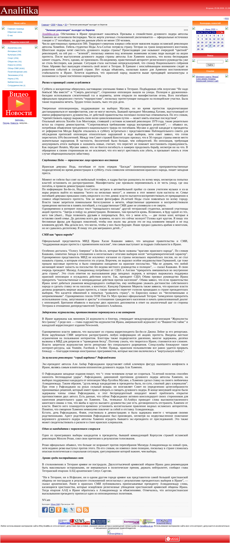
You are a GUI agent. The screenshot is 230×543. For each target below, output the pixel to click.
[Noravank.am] (99, 522)
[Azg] (164, 522)
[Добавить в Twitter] (65, 510)
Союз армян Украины (206, 79)
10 (206, 39)
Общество (12, 61)
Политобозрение (15, 72)
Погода (6, 123)
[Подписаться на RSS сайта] (86, 510)
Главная (45, 25)
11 (210, 39)
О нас (10, 35)
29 (198, 49)
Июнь (60, 25)
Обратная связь (15, 32)
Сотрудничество (15, 85)
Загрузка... (20, 120)
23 (202, 46)
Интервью (12, 51)
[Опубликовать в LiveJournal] (72, 510)
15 (198, 42)
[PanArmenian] (66, 522)
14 (222, 39)
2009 (53, 25)
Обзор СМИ (13, 68)
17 (206, 42)
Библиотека (13, 82)
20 (218, 42)
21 (222, 42)
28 (222, 46)
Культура (12, 55)
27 (218, 46)
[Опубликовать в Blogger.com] (79, 510)
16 (202, 42)
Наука (10, 78)
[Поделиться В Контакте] (52, 510)
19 (214, 42)
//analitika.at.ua (146, 526)
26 (214, 46)
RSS (227, 18)
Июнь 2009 (210, 29)
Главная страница (16, 29)
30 (202, 49)
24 (206, 46)
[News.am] (82, 522)
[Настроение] (148, 522)
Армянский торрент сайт (207, 81)
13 (218, 39)
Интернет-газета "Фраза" (207, 77)
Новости (11, 65)
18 (210, 42)
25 (66, 25)
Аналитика (12, 48)
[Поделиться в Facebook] (45, 510)
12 (214, 39)
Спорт (10, 58)
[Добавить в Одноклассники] (58, 510)
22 (198, 46)
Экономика (13, 75)
